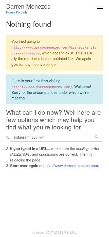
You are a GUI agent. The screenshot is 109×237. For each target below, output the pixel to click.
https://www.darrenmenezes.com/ (71, 165)
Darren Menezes (28, 6)
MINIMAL (70, 232)
